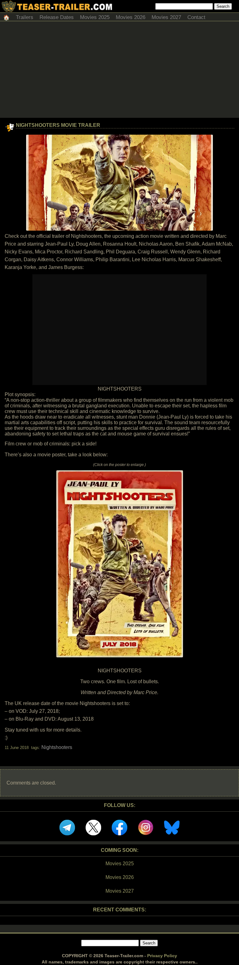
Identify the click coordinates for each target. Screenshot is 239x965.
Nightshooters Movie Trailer (58, 125)
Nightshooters (56, 747)
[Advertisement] (119, 71)
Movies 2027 (166, 17)
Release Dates (57, 17)
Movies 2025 (95, 17)
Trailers (24, 17)
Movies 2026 (130, 17)
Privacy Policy (162, 955)
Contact (196, 17)
